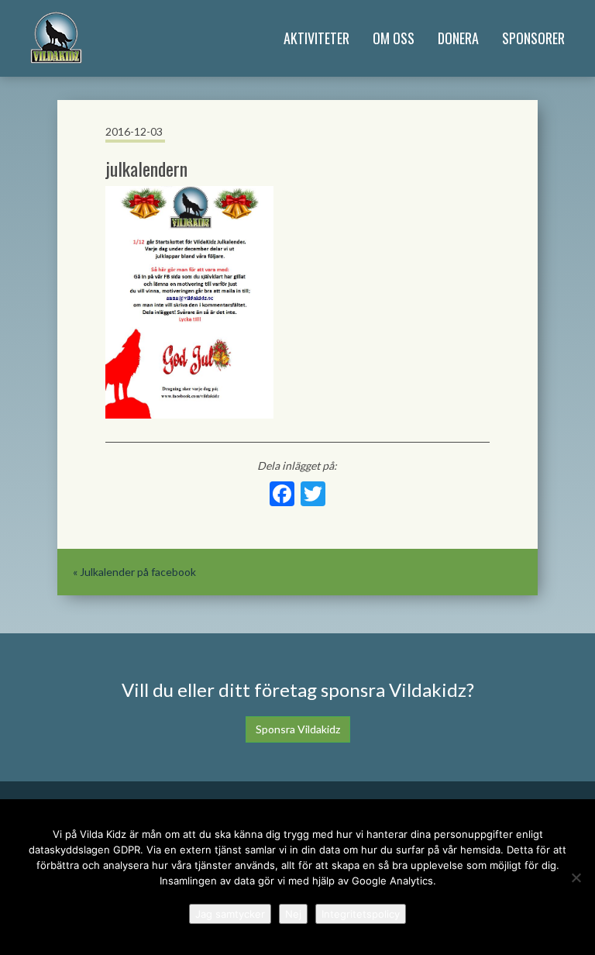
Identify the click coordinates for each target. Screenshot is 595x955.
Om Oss (393, 38)
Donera (458, 38)
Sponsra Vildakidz (298, 729)
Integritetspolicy (361, 914)
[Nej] (575, 877)
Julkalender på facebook (138, 571)
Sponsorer (533, 38)
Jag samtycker (230, 914)
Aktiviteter (316, 38)
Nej (293, 914)
